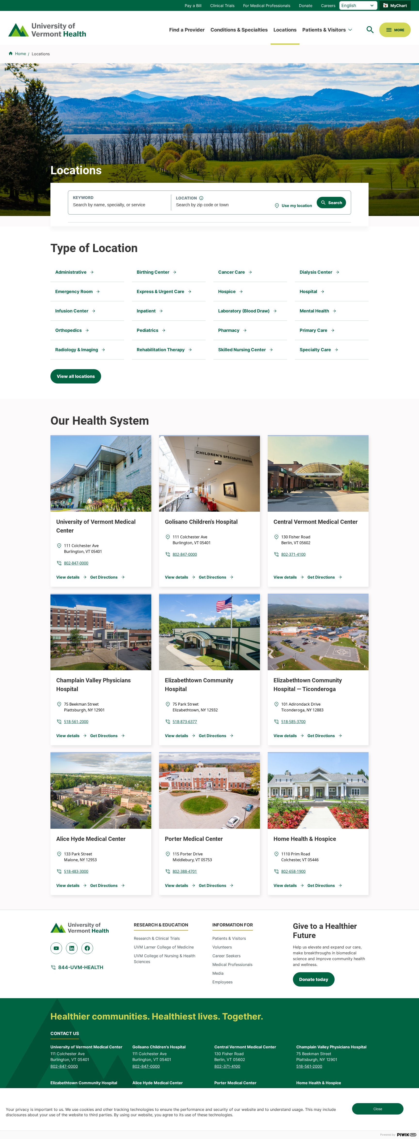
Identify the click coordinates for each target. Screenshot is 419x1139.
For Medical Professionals (266, 5)
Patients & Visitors (324, 30)
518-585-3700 (293, 721)
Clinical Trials (222, 5)
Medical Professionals (232, 964)
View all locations (76, 376)
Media (218, 973)
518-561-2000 (76, 721)
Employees (222, 982)
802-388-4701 (185, 871)
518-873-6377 (185, 721)
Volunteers (222, 947)
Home (20, 53)
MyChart (398, 5)
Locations (285, 30)
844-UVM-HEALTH (80, 967)
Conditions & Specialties (239, 30)
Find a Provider (187, 30)
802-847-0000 (76, 563)
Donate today (313, 979)
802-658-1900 (293, 871)
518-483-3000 (76, 871)
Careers (328, 5)
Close (377, 1109)
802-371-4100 (293, 554)
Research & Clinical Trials (157, 938)
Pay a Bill (193, 5)
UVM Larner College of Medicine (164, 947)
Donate (305, 5)
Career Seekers (226, 955)
